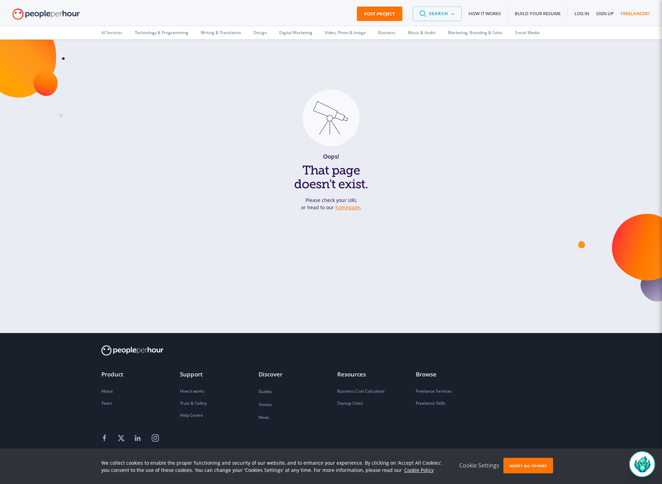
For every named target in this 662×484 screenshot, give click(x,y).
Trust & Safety (193, 403)
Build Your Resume (538, 13)
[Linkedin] (138, 438)
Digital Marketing (295, 33)
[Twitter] (122, 438)
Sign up (605, 13)
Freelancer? (635, 13)
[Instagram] (155, 438)
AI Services (111, 33)
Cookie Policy (419, 470)
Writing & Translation (221, 33)
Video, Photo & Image (345, 33)
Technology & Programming (161, 33)
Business (386, 33)
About (107, 391)
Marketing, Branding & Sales (475, 33)
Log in (581, 13)
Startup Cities (350, 403)
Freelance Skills (430, 403)
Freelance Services (434, 391)
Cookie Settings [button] (479, 465)
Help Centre (191, 415)
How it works (485, 13)
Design (260, 33)
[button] (437, 14)
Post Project (379, 14)
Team (106, 403)
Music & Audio (421, 33)
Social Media (527, 33)
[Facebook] (105, 438)
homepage (347, 207)
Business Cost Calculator (361, 391)
